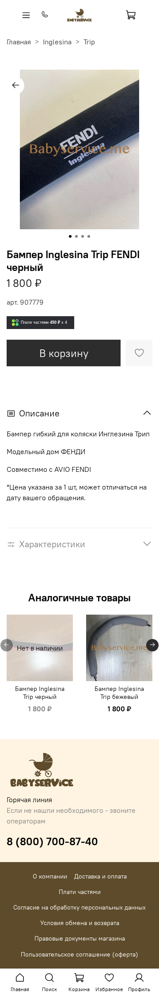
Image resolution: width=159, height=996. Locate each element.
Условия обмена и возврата (79, 923)
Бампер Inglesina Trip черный (39, 693)
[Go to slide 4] (88, 236)
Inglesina (57, 41)
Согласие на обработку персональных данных (79, 907)
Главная (19, 41)
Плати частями (80, 892)
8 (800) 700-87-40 (52, 841)
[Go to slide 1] (70, 236)
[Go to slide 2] (76, 236)
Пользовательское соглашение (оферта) (79, 954)
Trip (89, 41)
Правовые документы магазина (79, 938)
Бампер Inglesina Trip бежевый (119, 693)
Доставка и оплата (100, 876)
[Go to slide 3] (82, 236)
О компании (50, 876)
